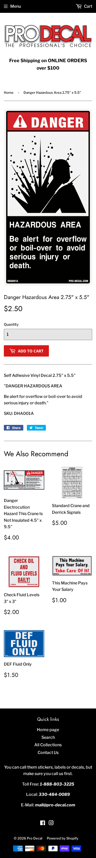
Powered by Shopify (62, 838)
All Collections (48, 744)
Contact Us (48, 752)
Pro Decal (34, 838)
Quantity (11, 324)
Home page (48, 729)
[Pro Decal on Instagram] (51, 823)
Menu (15, 6)
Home (9, 92)
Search (48, 737)
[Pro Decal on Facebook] (42, 823)
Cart (87, 6)
